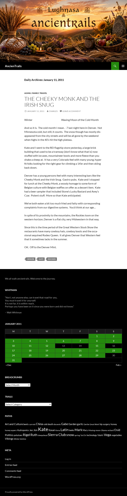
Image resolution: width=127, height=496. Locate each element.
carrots (32, 424)
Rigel (26, 435)
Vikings (9, 438)
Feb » (118, 365)
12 (46, 345)
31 (13, 360)
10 (13, 345)
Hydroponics (23, 430)
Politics (9, 435)
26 (46, 355)
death (50, 424)
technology (92, 435)
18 (30, 350)
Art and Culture (14, 424)
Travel (43, 93)
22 (97, 350)
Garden (72, 424)
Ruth (33, 435)
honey (114, 424)
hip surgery (105, 424)
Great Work (94, 424)
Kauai (52, 430)
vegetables (116, 435)
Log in (8, 459)
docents (57, 424)
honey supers (11, 430)
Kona (57, 430)
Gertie (86, 424)
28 (80, 355)
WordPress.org (13, 476)
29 (97, 355)
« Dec (8, 365)
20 (63, 350)
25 (30, 355)
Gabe (64, 424)
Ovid (117, 430)
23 (113, 350)
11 (30, 345)
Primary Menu (123, 66)
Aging (27, 93)
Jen (31, 430)
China (39, 424)
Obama (104, 430)
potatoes (18, 435)
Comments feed (13, 470)
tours (100, 435)
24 (13, 355)
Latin (64, 429)
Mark (78, 430)
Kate (41, 259)
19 (46, 350)
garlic (80, 424)
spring (77, 435)
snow (70, 435)
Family (35, 93)
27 (63, 355)
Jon (35, 430)
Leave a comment (72, 111)
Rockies (52, 259)
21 (80, 350)
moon (98, 430)
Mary (85, 430)
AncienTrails (13, 66)
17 (13, 350)
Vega (107, 435)
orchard (110, 430)
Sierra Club (57, 434)
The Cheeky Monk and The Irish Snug (62, 101)
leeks (71, 430)
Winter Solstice (20, 439)
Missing (91, 430)
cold (45, 424)
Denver (30, 259)
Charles (53, 111)
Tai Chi (83, 435)
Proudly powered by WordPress (19, 492)
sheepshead (42, 435)
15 (97, 345)
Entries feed (11, 465)
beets (26, 424)
